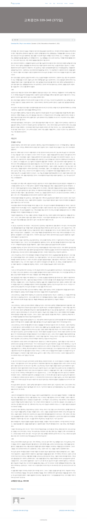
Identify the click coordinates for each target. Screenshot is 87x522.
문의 (50, 3)
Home (46, 3)
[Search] (75, 3)
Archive (65, 3)
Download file (15, 43)
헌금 (54, 3)
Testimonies (20, 489)
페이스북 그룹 (60, 3)
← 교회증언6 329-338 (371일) (19, 510)
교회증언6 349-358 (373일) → (67, 510)
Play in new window (25, 43)
